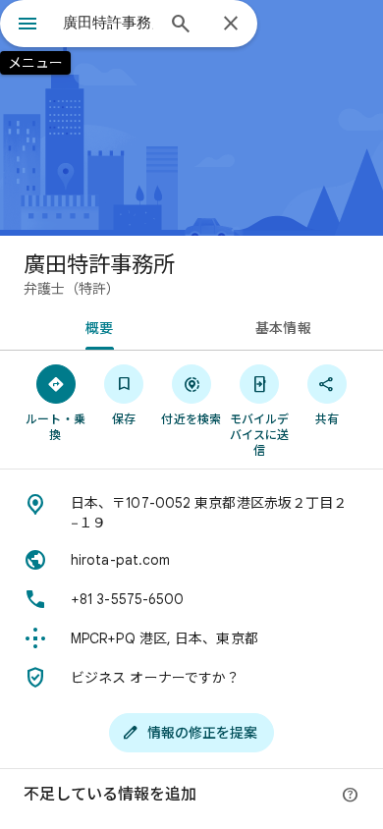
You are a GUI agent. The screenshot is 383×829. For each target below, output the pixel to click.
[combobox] (108, 22)
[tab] (96, 326)
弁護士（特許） (72, 289)
